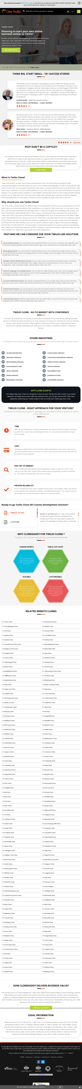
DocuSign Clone (9, 716)
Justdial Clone (8, 639)
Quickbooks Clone (50, 801)
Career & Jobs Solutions (56, 353)
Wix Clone (7, 953)
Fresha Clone (8, 958)
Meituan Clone (9, 711)
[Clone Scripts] (11, 10)
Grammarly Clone (50, 958)
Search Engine (49, 886)
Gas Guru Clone (49, 909)
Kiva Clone (7, 796)
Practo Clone (48, 944)
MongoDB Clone (49, 716)
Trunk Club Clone (49, 693)
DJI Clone (47, 711)
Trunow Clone (8, 917)
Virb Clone (7, 630)
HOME (4, 67)
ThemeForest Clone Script (12, 644)
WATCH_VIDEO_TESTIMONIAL (27, 103)
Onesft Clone (8, 828)
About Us (29, 1057)
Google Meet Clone (50, 935)
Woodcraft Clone (49, 926)
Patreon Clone (48, 792)
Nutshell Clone (49, 774)
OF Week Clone (49, 796)
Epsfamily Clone (49, 819)
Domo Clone (48, 734)
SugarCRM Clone (9, 774)
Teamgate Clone (9, 850)
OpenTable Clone (49, 648)
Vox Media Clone (49, 743)
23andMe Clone (49, 720)
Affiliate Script (9, 873)
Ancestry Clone (49, 630)
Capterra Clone (9, 752)
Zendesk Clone (49, 662)
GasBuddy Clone (49, 900)
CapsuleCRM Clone (50, 837)
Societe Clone (48, 666)
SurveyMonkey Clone (11, 626)
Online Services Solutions (18, 67)
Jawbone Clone (49, 725)
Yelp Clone (47, 877)
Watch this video (27, 3)
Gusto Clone (8, 761)
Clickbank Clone (49, 891)
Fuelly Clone (8, 909)
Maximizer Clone (9, 859)
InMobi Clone (48, 729)
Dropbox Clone (9, 653)
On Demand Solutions (14, 353)
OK (60, 1087)
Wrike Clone (48, 765)
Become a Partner (57, 1057)
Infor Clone (7, 783)
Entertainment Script (14, 366)
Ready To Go (17, 512)
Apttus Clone (8, 846)
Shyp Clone (47, 689)
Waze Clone (8, 904)
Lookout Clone (8, 738)
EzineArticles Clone (50, 622)
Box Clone (7, 792)
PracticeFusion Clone (11, 949)
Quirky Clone (8, 864)
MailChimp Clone (49, 895)
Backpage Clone (9, 922)
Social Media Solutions (56, 380)
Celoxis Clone (8, 823)
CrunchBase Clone (50, 635)
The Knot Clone (49, 675)
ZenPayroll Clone (9, 819)
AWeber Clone (48, 626)
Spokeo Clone (8, 635)
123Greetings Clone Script (52, 671)
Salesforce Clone (49, 657)
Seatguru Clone (49, 864)
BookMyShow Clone (10, 671)
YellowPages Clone (10, 662)
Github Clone (48, 747)
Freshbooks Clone (49, 761)
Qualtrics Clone (9, 702)
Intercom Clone (49, 787)
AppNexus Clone (9, 720)
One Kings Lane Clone (11, 698)
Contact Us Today (41, 1008)
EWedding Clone (49, 680)
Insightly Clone (9, 787)
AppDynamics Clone (50, 738)
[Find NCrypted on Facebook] (39, 1061)
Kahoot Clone (8, 971)
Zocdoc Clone (8, 657)
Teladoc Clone (49, 949)
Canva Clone (8, 967)
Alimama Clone (9, 900)
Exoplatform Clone (50, 846)
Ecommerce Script (54, 375)
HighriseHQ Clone (50, 810)
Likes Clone (47, 653)
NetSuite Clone (49, 778)
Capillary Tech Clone (10, 855)
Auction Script (48, 868)
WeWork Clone (9, 734)
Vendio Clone (48, 756)
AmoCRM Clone (9, 810)
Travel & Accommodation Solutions (60, 357)
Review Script (8, 886)
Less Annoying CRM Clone (52, 823)
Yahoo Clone (8, 622)
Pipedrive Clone (49, 855)
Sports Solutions (12, 371)
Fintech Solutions (54, 366)
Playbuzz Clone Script (11, 648)
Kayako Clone (48, 805)
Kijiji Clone (47, 931)
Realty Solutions (12, 375)
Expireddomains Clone (51, 644)
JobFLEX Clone (48, 922)
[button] (73, 11)
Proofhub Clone (9, 832)
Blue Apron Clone (9, 725)
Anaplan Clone (49, 841)
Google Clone (8, 877)
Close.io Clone (8, 778)
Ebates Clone (8, 666)
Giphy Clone (8, 962)
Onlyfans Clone (49, 967)
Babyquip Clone (49, 971)
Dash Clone (47, 904)
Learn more (50, 1087)
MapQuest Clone (9, 913)
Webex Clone (8, 940)
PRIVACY (66, 1053)
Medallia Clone (9, 756)
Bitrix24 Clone (48, 770)
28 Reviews (76, 142)
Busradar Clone (49, 917)
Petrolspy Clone (49, 913)
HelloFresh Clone (9, 729)
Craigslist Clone (49, 873)
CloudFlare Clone (49, 702)
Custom (14, 522)
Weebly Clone (48, 639)
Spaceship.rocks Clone (51, 859)
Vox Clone (7, 801)
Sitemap (37, 1057)
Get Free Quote (10, 50)
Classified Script (9, 882)
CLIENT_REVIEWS (46, 103)
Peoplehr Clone (9, 837)
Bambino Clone (9, 935)
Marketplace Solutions (14, 380)
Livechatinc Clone (50, 832)
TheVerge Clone (49, 828)
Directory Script (49, 882)
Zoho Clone (8, 805)
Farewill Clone (48, 953)
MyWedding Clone (10, 680)
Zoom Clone (8, 931)
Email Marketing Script (11, 891)
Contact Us (45, 1057)
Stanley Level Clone (10, 926)
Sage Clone (48, 850)
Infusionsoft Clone (50, 783)
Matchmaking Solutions (15, 362)
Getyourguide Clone (10, 868)
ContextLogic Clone (10, 707)
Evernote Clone (9, 747)
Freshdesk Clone (9, 765)
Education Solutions (13, 357)
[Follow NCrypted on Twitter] (43, 1061)
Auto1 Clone (48, 962)
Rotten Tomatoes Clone (51, 684)
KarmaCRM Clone (9, 841)
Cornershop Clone (10, 944)
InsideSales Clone (10, 743)
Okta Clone (47, 707)
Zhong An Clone (49, 814)
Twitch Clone (48, 940)
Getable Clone (8, 693)
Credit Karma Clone (50, 698)
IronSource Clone (49, 752)
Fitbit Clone (8, 684)
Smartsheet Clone (10, 770)
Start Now (41, 170)
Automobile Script (54, 371)
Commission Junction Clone (12, 895)
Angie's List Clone (9, 689)
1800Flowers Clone (10, 675)
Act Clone (7, 814)
